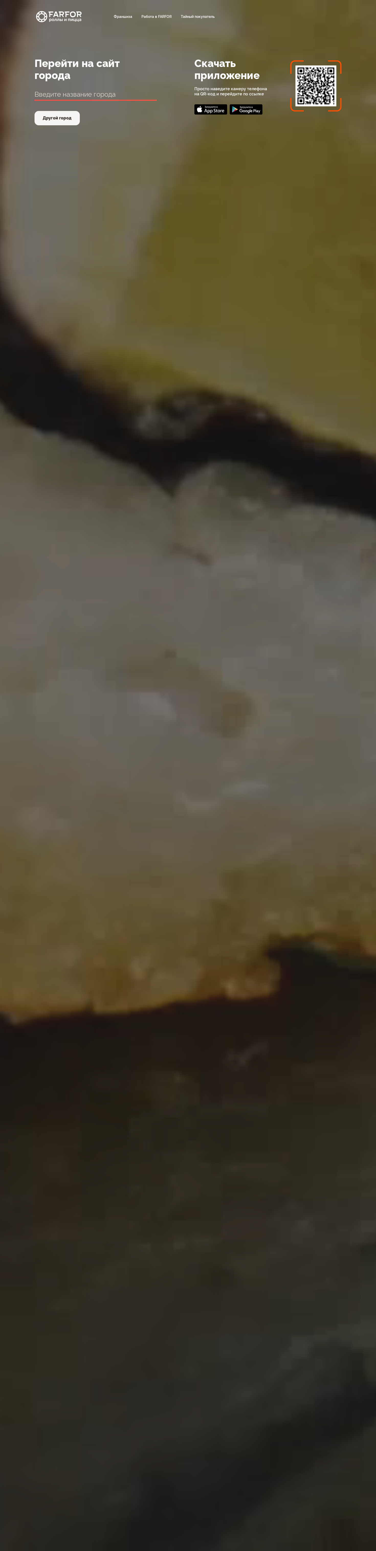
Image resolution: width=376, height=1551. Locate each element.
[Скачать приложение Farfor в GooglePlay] (246, 109)
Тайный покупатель (198, 17)
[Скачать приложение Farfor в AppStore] (210, 109)
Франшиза (123, 17)
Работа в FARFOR (156, 17)
